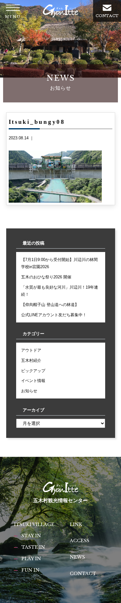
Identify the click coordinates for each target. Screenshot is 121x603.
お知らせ (29, 391)
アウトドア (31, 350)
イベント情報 (33, 380)
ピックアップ (33, 370)
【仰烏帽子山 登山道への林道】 (50, 304)
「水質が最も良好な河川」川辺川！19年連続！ (59, 291)
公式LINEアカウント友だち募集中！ (54, 315)
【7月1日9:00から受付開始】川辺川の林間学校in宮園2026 (59, 263)
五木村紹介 (31, 360)
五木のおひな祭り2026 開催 (46, 277)
